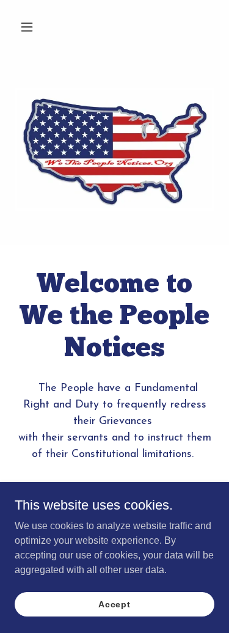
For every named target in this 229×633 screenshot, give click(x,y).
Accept (114, 604)
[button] (37, 27)
